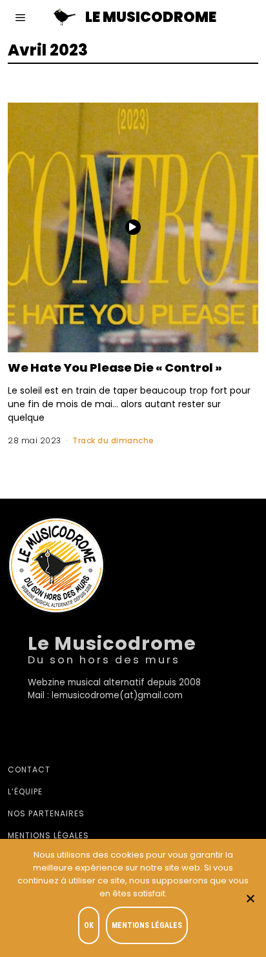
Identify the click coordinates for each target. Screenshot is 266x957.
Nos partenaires (46, 813)
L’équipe (25, 791)
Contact (29, 769)
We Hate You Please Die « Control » (115, 367)
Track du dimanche (113, 440)
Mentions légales (48, 835)
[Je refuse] (249, 898)
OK (89, 925)
